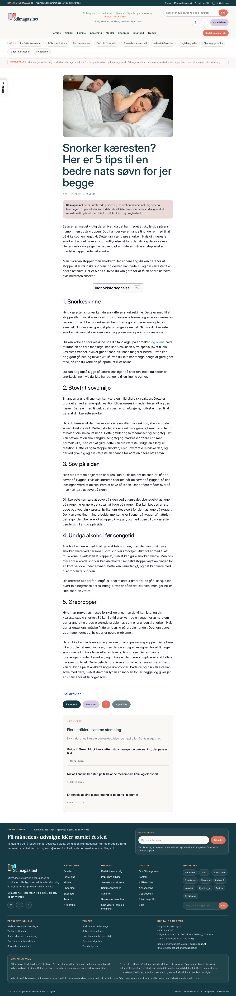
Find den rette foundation (21, 941)
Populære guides (110, 876)
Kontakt (143, 876)
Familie (81, 33)
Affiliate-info (146, 882)
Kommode (190, 872)
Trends (152, 33)
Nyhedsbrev (146, 832)
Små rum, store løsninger (95, 926)
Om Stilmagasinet (149, 871)
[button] (3, 88)
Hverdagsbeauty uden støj (96, 936)
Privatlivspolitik (202, 3)
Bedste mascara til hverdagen (23, 926)
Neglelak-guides (188, 43)
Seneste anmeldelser (113, 882)
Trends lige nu (90, 946)
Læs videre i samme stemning (112, 906)
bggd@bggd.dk (198, 943)
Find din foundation (106, 43)
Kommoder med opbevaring (22, 936)
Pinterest (91, 704)
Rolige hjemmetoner (93, 931)
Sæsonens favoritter (112, 899)
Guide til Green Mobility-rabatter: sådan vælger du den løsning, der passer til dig (117, 751)
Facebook (71, 704)
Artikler (69, 33)
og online (157, 342)
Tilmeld (218, 840)
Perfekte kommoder (30, 43)
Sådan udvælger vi (182, 3)
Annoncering (146, 887)
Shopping (124, 33)
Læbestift (219, 880)
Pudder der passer (20, 51)
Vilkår (142, 904)
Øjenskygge (204, 888)
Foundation (190, 880)
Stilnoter (106, 893)
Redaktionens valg (215, 33)
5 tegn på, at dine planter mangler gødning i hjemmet (102, 794)
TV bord (204, 872)
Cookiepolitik (146, 893)
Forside (56, 33)
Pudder (219, 888)
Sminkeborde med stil (135, 43)
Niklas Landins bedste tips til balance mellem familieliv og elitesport (112, 774)
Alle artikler (70, 904)
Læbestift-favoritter (163, 43)
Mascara (205, 880)
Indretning (95, 33)
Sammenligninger (111, 887)
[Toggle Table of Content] (135, 288)
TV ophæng (42, 51)
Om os (167, 3)
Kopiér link (121, 704)
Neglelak (189, 888)
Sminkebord (219, 872)
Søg (223, 12)
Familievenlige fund (92, 941)
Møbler (110, 33)
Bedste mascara (81, 43)
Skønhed (138, 33)
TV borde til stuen (57, 43)
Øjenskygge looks (213, 43)
